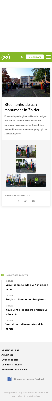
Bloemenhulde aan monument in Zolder (21, 107)
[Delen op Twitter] (25, 199)
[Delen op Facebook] (18, 199)
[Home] (5, 57)
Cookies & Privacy (11, 364)
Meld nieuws (35, 57)
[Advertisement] (26, 26)
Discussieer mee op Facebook (29, 379)
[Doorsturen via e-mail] (33, 199)
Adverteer (7, 354)
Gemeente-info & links (14, 369)
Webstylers (34, 396)
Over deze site (9, 359)
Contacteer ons (10, 350)
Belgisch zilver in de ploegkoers (25, 299)
